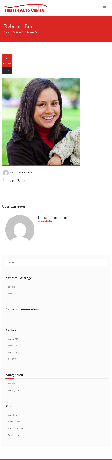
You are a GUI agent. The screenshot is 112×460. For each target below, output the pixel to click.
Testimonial (18, 32)
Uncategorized (14, 390)
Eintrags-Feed (14, 422)
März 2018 (12, 346)
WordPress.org (14, 435)
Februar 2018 (13, 352)
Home (6, 32)
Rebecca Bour (13, 180)
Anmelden (12, 415)
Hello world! (13, 293)
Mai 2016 (12, 359)
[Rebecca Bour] (56, 122)
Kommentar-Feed (15, 428)
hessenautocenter (23, 172)
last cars (11, 287)
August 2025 (13, 339)
